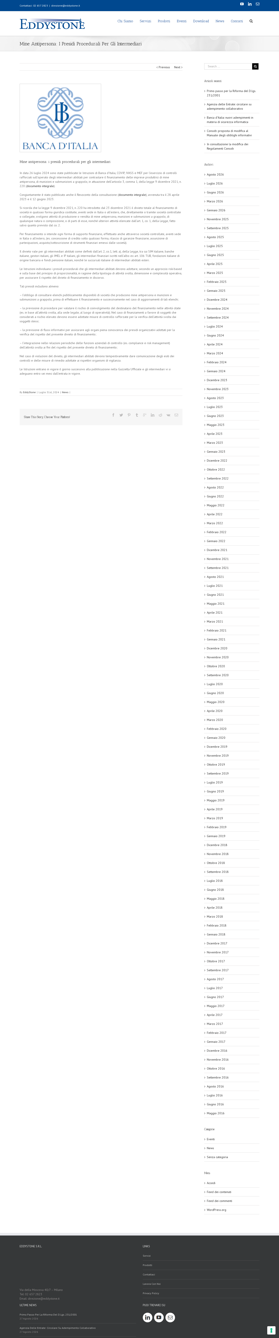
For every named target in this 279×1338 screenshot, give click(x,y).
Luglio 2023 (215, 407)
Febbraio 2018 (216, 925)
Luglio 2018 (215, 881)
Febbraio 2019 (216, 827)
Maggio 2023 (216, 425)
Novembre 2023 (218, 389)
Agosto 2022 (215, 487)
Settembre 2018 (218, 872)
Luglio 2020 (215, 684)
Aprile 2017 (215, 1015)
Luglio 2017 (215, 988)
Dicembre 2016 (217, 1051)
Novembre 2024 (218, 309)
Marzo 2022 (215, 523)
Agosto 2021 (215, 577)
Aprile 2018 (215, 908)
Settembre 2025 (218, 228)
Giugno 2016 (215, 1104)
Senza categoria (217, 1157)
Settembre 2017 (218, 970)
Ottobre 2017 (216, 961)
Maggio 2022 (216, 505)
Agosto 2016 (215, 1086)
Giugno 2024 (215, 335)
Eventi (211, 1139)
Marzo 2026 (215, 201)
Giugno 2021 (215, 595)
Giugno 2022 (215, 496)
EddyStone (29, 392)
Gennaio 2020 (216, 738)
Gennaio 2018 (216, 934)
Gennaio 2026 (216, 210)
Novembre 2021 (218, 559)
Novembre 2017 (218, 952)
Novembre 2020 (218, 657)
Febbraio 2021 (216, 630)
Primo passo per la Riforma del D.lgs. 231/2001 (48, 1314)
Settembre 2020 (218, 675)
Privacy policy (151, 1293)
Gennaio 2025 (216, 291)
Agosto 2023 (215, 398)
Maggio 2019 (216, 800)
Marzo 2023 (215, 443)
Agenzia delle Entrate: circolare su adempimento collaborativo (58, 1327)
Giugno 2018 (215, 890)
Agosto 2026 (215, 174)
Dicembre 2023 (217, 380)
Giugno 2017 (215, 997)
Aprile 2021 (215, 612)
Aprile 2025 (215, 264)
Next (177, 67)
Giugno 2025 (215, 255)
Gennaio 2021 (216, 639)
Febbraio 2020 (216, 729)
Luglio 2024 (215, 326)
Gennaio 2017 (216, 1042)
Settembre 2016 (218, 1077)
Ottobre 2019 (216, 764)
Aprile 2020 (215, 711)
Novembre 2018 (218, 854)
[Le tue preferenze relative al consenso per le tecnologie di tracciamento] (271, 1330)
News (65, 392)
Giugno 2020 (215, 693)
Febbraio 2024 (216, 362)
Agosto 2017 (215, 979)
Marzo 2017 (215, 1024)
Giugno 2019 (215, 791)
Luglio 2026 (215, 183)
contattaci (149, 1274)
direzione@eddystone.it (65, 5)
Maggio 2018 (216, 899)
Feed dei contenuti (219, 1192)
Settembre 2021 (218, 568)
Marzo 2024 (215, 353)
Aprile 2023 (215, 434)
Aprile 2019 (215, 809)
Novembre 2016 (218, 1060)
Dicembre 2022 (217, 460)
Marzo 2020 (215, 720)
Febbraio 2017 (216, 1033)
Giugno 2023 (215, 416)
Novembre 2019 (218, 756)
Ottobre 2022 (216, 469)
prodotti (147, 1265)
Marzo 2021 (215, 621)
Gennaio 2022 (216, 541)
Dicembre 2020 (217, 648)
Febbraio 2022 (216, 532)
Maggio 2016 (216, 1113)
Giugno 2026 (215, 192)
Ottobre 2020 (216, 666)
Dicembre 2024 (217, 300)
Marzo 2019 (215, 818)
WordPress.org (216, 1210)
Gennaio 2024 (216, 371)
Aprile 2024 (215, 344)
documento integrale (40, 186)
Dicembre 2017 (217, 943)
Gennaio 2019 (216, 836)
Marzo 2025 (215, 273)
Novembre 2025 (218, 219)
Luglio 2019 (215, 782)
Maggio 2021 (216, 604)
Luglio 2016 (215, 1095)
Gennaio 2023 (216, 452)
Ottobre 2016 (216, 1068)
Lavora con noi (152, 1283)
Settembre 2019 (218, 773)
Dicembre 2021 (217, 550)
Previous (164, 67)
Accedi (211, 1183)
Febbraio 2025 (216, 282)
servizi (147, 1255)
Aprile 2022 (215, 514)
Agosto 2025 (215, 237)
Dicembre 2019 (217, 747)
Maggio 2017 (216, 1006)
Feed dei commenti (219, 1201)
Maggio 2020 (216, 702)
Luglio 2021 (215, 586)
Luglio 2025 (215, 246)
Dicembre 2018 (217, 845)
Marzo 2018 (215, 916)
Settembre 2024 (218, 317)
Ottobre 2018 (216, 863)
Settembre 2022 (218, 478)
